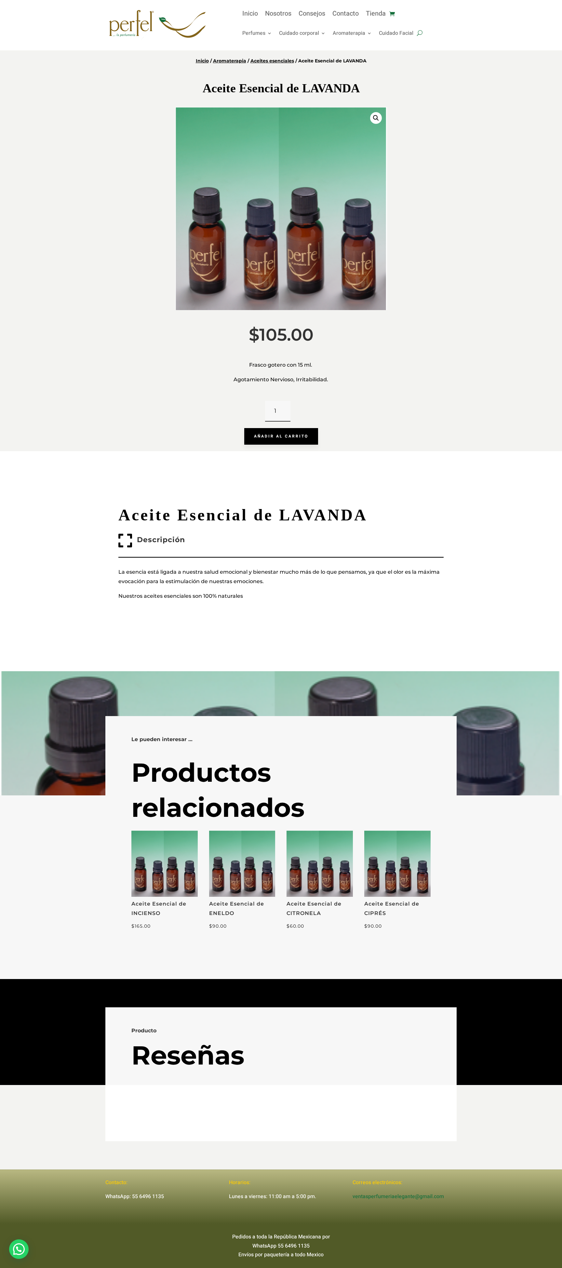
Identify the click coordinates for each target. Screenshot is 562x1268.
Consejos (312, 14)
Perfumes (253, 34)
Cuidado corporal (299, 34)
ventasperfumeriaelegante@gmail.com (398, 1196)
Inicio (250, 14)
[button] (376, 118)
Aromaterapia (349, 34)
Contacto (345, 14)
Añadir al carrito (281, 436)
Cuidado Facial (396, 34)
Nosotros (278, 14)
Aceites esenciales (272, 61)
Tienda (376, 14)
